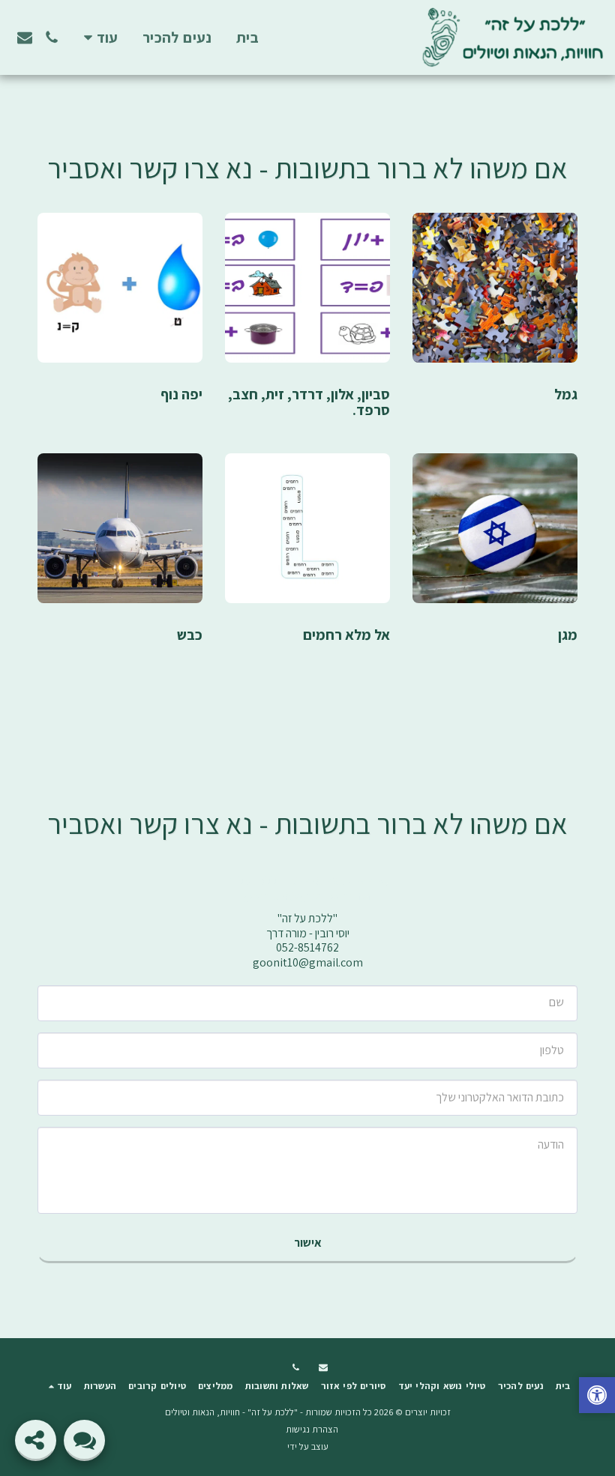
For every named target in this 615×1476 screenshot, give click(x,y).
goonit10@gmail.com (298, 896)
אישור (308, 1242)
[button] (51, 37)
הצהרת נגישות (312, 1429)
